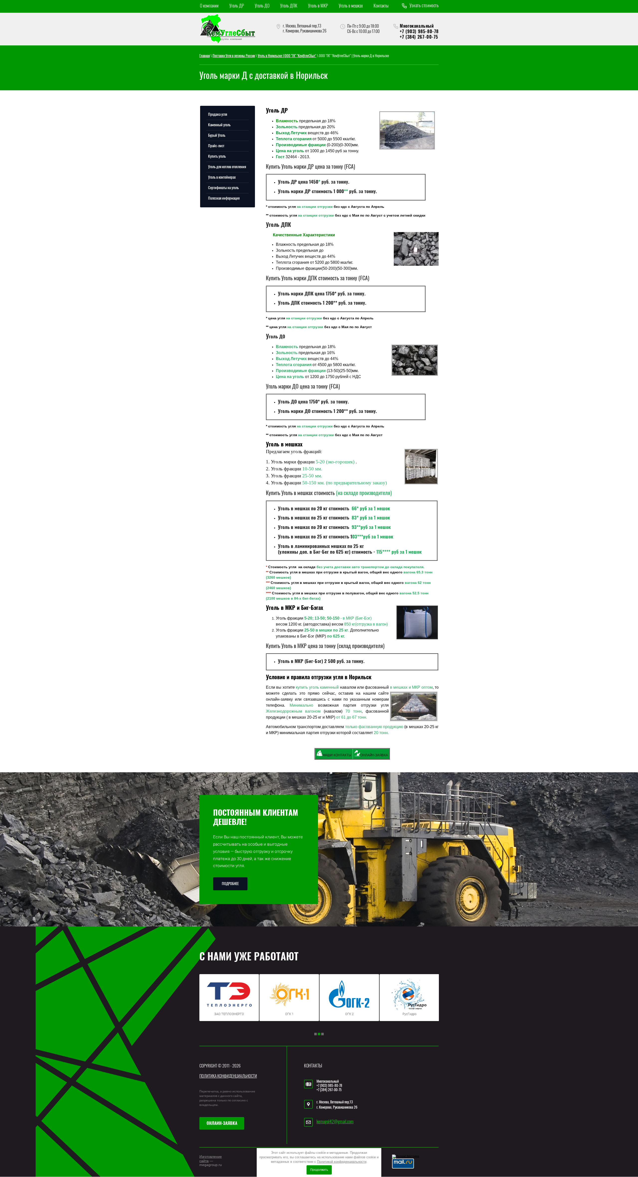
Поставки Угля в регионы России (234, 56)
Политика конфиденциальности (228, 1076)
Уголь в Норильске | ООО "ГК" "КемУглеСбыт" (287, 56)
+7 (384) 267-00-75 (419, 37)
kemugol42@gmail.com (335, 1122)
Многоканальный (417, 26)
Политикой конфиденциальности (341, 1162)
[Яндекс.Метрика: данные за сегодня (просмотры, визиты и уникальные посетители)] (405, 1157)
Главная (204, 56)
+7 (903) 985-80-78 (419, 32)
